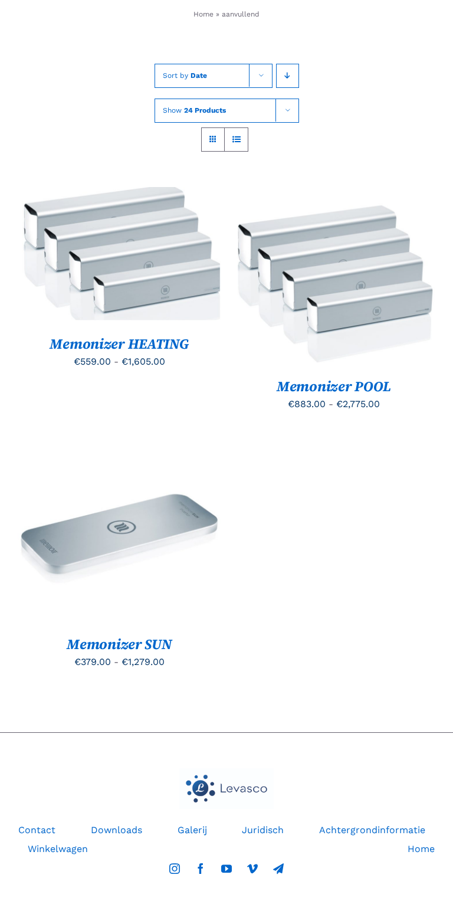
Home (203, 14)
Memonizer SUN (119, 644)
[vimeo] (252, 869)
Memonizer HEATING (119, 343)
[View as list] (236, 139)
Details (51, 261)
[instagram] (175, 869)
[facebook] (201, 869)
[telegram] (278, 869)
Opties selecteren (110, 249)
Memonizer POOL (334, 386)
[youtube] (226, 869)
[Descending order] (287, 76)
